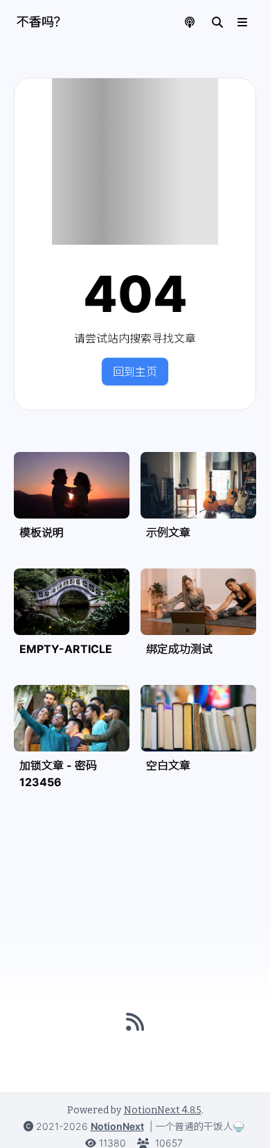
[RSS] (135, 1021)
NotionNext (117, 1126)
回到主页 (135, 372)
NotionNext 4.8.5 (162, 1110)
